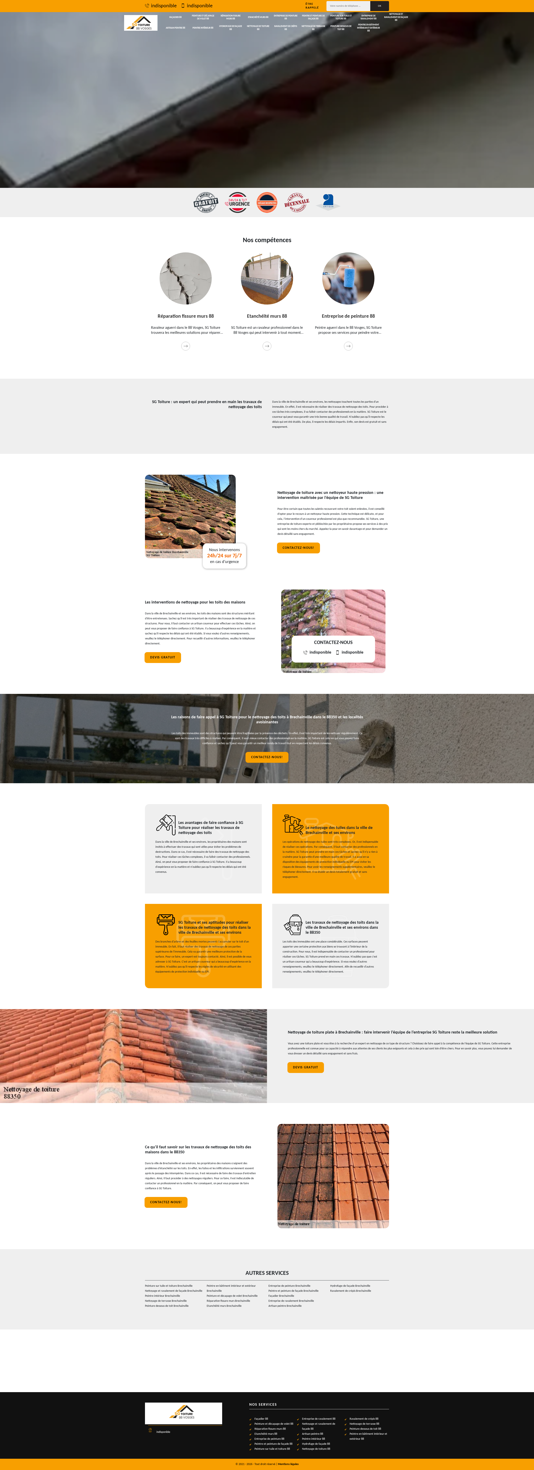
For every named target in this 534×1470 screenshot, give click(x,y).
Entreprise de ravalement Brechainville (291, 1301)
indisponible (164, 6)
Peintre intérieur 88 (203, 28)
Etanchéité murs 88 (258, 17)
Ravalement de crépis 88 (285, 27)
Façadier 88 (175, 17)
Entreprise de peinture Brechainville (289, 1286)
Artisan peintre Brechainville (285, 1306)
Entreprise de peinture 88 (285, 17)
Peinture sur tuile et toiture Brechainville (169, 1286)
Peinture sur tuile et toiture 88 (341, 17)
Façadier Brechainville (281, 1296)
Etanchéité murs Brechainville (224, 1306)
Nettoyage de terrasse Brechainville (166, 1301)
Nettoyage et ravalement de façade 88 (396, 17)
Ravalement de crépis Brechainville (350, 1291)
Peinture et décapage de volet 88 (203, 17)
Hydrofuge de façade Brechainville (350, 1286)
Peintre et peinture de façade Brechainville (293, 1291)
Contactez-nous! (298, 548)
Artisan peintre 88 (175, 28)
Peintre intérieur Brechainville (162, 1296)
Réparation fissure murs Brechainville (228, 1301)
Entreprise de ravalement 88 (369, 17)
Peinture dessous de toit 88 (340, 27)
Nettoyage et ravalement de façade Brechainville (173, 1291)
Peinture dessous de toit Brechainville (167, 1306)
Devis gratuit (162, 657)
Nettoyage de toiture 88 (258, 27)
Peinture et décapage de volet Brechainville (232, 1296)
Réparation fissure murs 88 (231, 17)
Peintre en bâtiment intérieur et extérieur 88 (368, 28)
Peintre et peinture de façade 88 (313, 17)
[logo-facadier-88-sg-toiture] (140, 23)
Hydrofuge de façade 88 (230, 27)
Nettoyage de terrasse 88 (313, 27)
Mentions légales (288, 1464)
